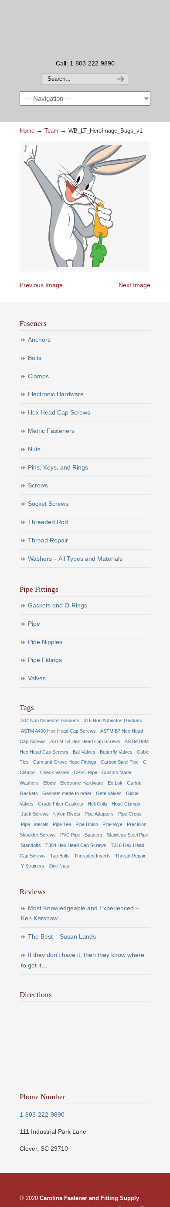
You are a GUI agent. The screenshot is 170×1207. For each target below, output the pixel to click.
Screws (38, 485)
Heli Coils (97, 803)
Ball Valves (84, 751)
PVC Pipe (70, 834)
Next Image (134, 284)
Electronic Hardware (56, 394)
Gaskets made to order (67, 793)
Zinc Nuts (59, 865)
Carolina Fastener (85, 29)
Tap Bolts (60, 855)
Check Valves (54, 772)
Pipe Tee (62, 824)
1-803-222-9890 (42, 1114)
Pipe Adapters (99, 813)
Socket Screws (48, 503)
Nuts (34, 449)
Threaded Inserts (92, 855)
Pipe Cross (130, 813)
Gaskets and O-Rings (57, 605)
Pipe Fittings (45, 659)
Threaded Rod (48, 521)
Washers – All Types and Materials (75, 558)
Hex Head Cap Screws (59, 412)
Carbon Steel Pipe (120, 762)
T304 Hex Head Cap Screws (75, 845)
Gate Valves (109, 793)
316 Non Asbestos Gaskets (113, 720)
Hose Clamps (126, 803)
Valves (37, 678)
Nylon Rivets (66, 813)
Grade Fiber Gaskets (60, 803)
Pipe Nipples (45, 641)
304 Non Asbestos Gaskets (50, 720)
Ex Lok (115, 782)
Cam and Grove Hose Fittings (64, 762)
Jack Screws (35, 813)
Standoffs (31, 845)
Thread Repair (48, 540)
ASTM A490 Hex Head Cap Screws (58, 731)
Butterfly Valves (116, 751)
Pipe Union (86, 824)
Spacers (93, 834)
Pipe (34, 623)
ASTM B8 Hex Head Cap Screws (85, 741)
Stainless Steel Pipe (127, 834)
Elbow (49, 782)
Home (27, 131)
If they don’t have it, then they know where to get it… (82, 960)
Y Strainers (32, 865)
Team (51, 131)
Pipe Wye (112, 824)
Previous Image (41, 284)
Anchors (39, 339)
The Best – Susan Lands (62, 936)
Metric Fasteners (51, 430)
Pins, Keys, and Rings (58, 467)
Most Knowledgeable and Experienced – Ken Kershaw (80, 913)
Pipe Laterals (34, 824)
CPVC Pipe (85, 772)
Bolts (34, 357)
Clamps (38, 376)
